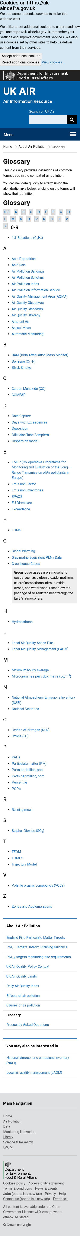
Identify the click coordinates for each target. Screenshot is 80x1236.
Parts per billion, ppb (27, 770)
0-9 (6, 212)
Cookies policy (14, 1183)
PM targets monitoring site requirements (38, 957)
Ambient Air (20, 322)
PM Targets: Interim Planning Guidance (37, 947)
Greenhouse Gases (26, 564)
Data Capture (21, 416)
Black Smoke (21, 368)
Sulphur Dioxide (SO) (28, 831)
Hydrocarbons (22, 622)
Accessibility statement (46, 1183)
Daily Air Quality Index (22, 986)
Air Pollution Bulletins (28, 278)
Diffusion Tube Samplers (30, 435)
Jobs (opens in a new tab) (22, 1194)
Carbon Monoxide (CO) (28, 389)
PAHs (16, 757)
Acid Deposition (24, 259)
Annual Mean (21, 328)
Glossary (13, 1015)
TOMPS (17, 858)
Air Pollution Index (25, 284)
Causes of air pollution (23, 1005)
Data (6, 1126)
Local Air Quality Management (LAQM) (40, 649)
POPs (16, 789)
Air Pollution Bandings (28, 271)
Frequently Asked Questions (27, 1025)
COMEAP (19, 395)
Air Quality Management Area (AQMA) (39, 296)
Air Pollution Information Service (36, 290)
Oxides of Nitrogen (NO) (30, 730)
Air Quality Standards (27, 309)
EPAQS (17, 497)
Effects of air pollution (23, 996)
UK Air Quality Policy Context (27, 967)
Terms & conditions (17, 1188)
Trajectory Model (24, 864)
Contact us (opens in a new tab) (26, 1199)
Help (62, 1194)
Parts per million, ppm (28, 776)
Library (8, 1137)
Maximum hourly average (30, 670)
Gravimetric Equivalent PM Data (37, 558)
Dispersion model (25, 441)
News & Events (46, 1188)
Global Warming (23, 551)
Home (7, 147)
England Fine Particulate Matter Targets (35, 938)
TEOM (16, 852)
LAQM (8, 1147)
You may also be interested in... (33, 1046)
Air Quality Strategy (26, 315)
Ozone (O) (20, 736)
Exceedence (21, 509)
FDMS (16, 530)
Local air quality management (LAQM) (34, 1073)
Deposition (20, 428)
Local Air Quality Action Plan (33, 643)
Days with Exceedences (30, 422)
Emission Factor (24, 484)
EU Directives (22, 503)
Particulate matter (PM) (29, 764)
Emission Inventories (27, 490)
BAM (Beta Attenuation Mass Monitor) (40, 355)
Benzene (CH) (23, 361)
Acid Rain (19, 265)
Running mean (22, 810)
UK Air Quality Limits (21, 976)
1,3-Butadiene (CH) (27, 238)
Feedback (60, 1199)
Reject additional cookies (20, 62)
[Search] (72, 119)
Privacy (50, 1194)
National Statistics (25, 709)
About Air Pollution (32, 147)
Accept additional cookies (21, 56)
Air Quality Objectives (28, 303)
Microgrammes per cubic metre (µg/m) (41, 676)
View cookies (52, 62)
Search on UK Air (41, 111)
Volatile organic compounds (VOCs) (38, 885)
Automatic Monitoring (28, 334)
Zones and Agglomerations (32, 906)
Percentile (19, 782)
